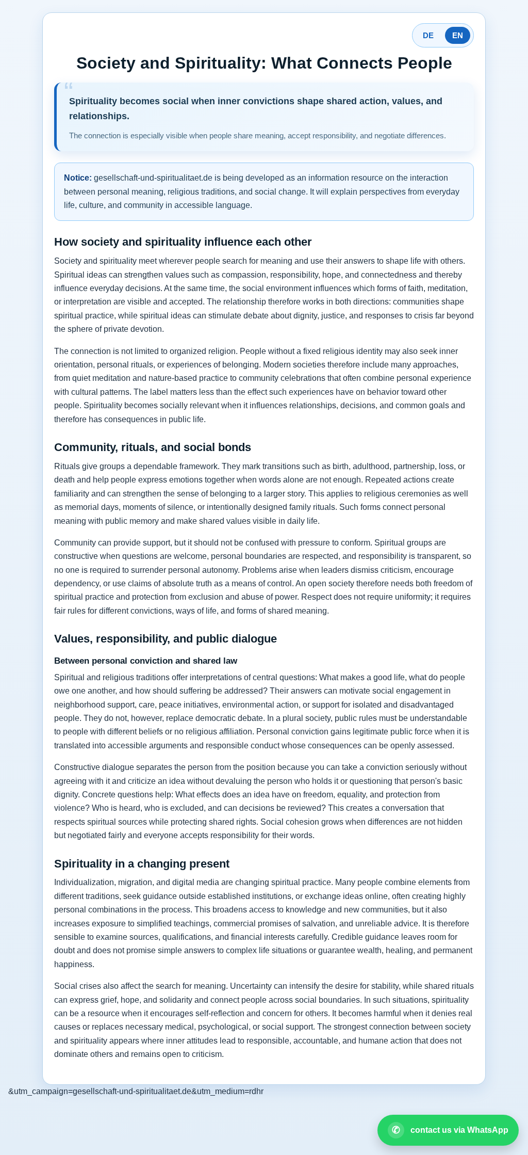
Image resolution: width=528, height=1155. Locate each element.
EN (457, 35)
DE (428, 35)
